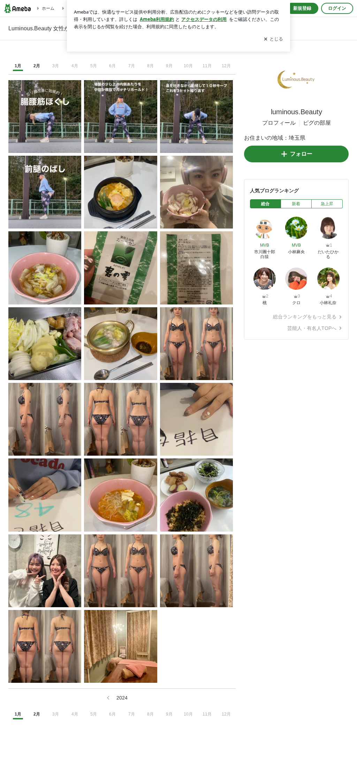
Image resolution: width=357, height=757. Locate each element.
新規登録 (302, 8)
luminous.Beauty (296, 112)
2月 (36, 65)
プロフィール (279, 123)
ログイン (337, 8)
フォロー (301, 154)
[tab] (265, 203)
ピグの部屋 (317, 123)
